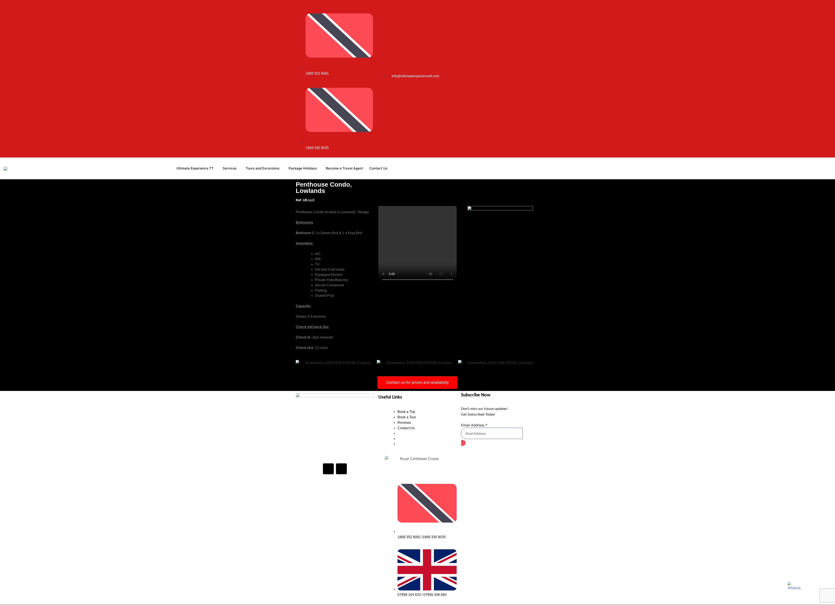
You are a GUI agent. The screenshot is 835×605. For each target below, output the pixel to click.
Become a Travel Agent (344, 168)
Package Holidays (303, 168)
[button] (300, 362)
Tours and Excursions (262, 168)
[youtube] (525, 79)
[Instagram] (520, 79)
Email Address (474, 425)
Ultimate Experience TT (195, 168)
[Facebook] (328, 468)
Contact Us (378, 168)
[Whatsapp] (535, 79)
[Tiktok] (530, 79)
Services (230, 168)
